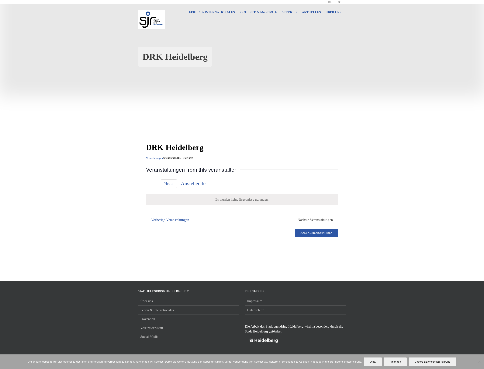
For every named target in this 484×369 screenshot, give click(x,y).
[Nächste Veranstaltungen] (155, 184)
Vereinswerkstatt (151, 328)
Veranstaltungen (154, 158)
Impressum (254, 301)
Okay (373, 361)
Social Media (149, 337)
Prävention (147, 319)
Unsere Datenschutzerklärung (432, 361)
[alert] (242, 199)
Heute (168, 184)
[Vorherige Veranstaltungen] (148, 184)
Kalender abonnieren (316, 232)
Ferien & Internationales (157, 310)
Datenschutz (255, 310)
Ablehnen (395, 361)
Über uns (146, 301)
